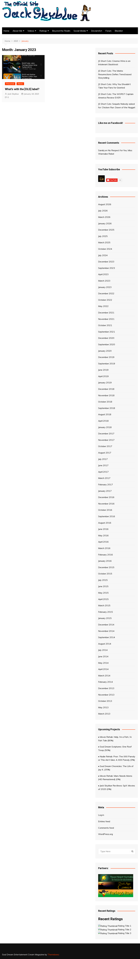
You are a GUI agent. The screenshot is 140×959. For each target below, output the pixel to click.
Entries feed (104, 821)
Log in (101, 815)
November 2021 (106, 319)
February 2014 (105, 681)
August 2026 (104, 204)
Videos (30, 30)
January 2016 (105, 561)
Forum (108, 30)
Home (6, 30)
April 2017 (103, 471)
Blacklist (119, 30)
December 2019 (106, 357)
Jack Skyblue (13, 94)
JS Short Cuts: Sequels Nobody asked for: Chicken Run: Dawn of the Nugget (116, 106)
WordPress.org (105, 834)
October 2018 (105, 401)
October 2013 (105, 701)
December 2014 (106, 624)
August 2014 (104, 643)
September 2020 (106, 344)
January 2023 (105, 287)
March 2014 (104, 675)
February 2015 (105, 611)
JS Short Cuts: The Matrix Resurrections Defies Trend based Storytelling (114, 74)
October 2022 (105, 299)
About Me (17, 30)
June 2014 (103, 656)
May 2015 (103, 592)
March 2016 (104, 548)
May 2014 (103, 662)
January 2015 (105, 618)
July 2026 (103, 210)
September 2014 (106, 637)
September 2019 (106, 363)
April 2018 (103, 420)
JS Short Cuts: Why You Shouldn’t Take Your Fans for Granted (114, 86)
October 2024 (105, 249)
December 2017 (106, 433)
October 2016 (105, 510)
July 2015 (103, 580)
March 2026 (104, 217)
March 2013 (104, 713)
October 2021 (105, 325)
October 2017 (105, 446)
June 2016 (103, 529)
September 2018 (106, 408)
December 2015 (106, 567)
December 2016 (106, 497)
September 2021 (106, 331)
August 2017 (104, 452)
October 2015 (105, 573)
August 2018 (104, 414)
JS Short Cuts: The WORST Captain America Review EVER (115, 96)
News (20, 84)
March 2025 (104, 242)
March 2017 (104, 478)
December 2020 (106, 338)
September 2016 (106, 516)
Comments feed (106, 827)
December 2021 (106, 312)
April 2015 (103, 599)
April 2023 (103, 274)
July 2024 (103, 255)
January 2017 (105, 491)
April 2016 (103, 541)
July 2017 (103, 459)
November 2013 (106, 694)
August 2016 (104, 522)
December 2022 (106, 293)
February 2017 (105, 484)
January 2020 (105, 350)
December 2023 (106, 261)
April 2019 (103, 376)
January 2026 (105, 223)
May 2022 (103, 306)
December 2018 (106, 389)
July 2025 (103, 236)
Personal (10, 84)
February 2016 (105, 554)
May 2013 (103, 707)
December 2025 (106, 229)
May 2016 (103, 535)
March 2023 (104, 280)
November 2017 (106, 440)
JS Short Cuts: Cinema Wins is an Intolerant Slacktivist (114, 63)
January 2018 (105, 427)
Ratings (43, 30)
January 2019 (105, 382)
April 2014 (103, 669)
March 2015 (104, 605)
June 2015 (103, 586)
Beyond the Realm (61, 30)
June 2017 (103, 465)
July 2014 (103, 650)
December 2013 (106, 688)
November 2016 (106, 503)
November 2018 (106, 395)
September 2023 (106, 268)
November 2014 (106, 631)
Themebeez (53, 954)
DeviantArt (96, 30)
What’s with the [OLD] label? (22, 89)
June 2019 (103, 369)
